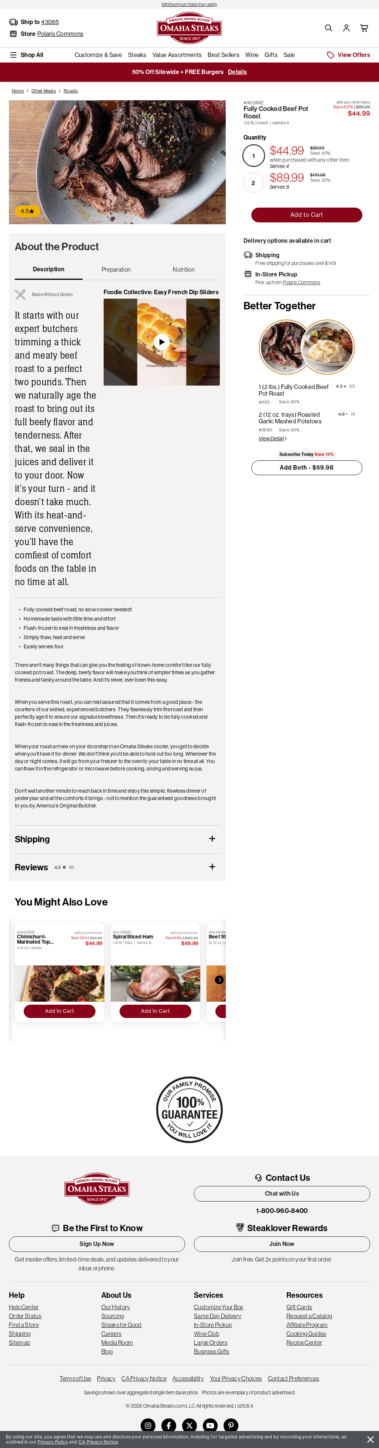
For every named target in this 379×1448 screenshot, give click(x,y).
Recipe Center (304, 1342)
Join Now (282, 1243)
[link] (189, 4)
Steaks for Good (121, 1324)
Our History (115, 1307)
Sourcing (112, 1316)
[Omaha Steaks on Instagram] (148, 1425)
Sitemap (19, 1342)
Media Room (117, 1342)
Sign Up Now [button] (97, 1243)
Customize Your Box (219, 1307)
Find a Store (24, 1324)
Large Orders (210, 1342)
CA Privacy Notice (143, 1378)
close (370, 1439)
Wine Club (206, 1333)
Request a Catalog (309, 1316)
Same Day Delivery (217, 1316)
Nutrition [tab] (184, 269)
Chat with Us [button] (282, 1193)
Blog (107, 1351)
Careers (111, 1333)
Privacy (106, 1378)
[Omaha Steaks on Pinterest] (231, 1425)
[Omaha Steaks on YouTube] (210, 1425)
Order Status (25, 1316)
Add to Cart (307, 214)
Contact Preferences (293, 1378)
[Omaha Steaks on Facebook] (168, 1425)
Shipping (20, 1333)
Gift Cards (299, 1307)
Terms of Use (75, 1378)
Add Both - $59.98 (307, 467)
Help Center (24, 1307)
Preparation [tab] (116, 269)
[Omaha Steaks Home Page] (189, 27)
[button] (328, 28)
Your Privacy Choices (236, 1378)
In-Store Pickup (213, 1324)
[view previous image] (20, 162)
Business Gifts (211, 1351)
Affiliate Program (307, 1324)
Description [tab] (49, 269)
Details (237, 71)
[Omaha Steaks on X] (189, 1425)
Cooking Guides (306, 1333)
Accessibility (188, 1378)
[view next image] (214, 162)
